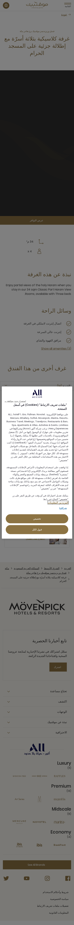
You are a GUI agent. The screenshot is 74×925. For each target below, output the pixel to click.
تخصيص (37, 518)
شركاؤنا (63, 508)
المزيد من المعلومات (58, 502)
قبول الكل (37, 529)
